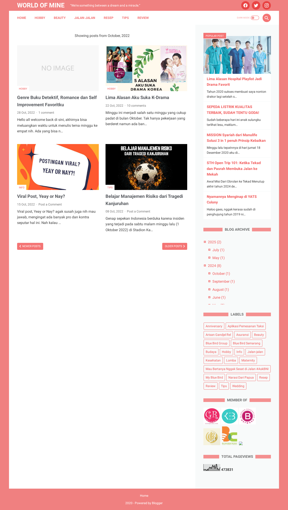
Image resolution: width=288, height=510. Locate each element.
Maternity (248, 360)
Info (22, 187)
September (223, 281)
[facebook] (245, 5)
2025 (214, 242)
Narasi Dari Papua (241, 377)
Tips (125, 18)
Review (143, 18)
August (220, 289)
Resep (108, 18)
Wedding (238, 386)
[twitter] (255, 5)
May (218, 258)
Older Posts (174, 246)
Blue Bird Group (216, 343)
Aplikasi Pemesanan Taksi (246, 326)
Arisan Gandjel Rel (218, 334)
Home (21, 18)
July (218, 250)
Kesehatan (213, 360)
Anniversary (214, 326)
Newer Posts (31, 246)
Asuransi (242, 334)
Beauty (60, 18)
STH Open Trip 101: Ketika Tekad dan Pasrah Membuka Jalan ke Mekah (234, 168)
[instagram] (266, 5)
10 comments (136, 105)
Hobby (40, 18)
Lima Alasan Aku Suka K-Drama (137, 97)
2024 (214, 266)
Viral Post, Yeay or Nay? (41, 196)
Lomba (231, 360)
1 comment (46, 112)
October (221, 273)
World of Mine (41, 5)
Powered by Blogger (149, 503)
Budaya (211, 352)
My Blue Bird (214, 377)
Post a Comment (50, 204)
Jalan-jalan (84, 18)
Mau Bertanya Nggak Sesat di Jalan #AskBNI (237, 369)
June (219, 297)
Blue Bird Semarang (246, 343)
